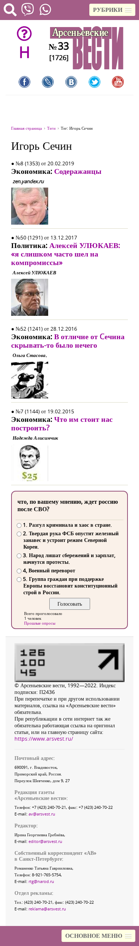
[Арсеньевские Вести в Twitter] (94, 82)
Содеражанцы (78, 171)
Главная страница (26, 128)
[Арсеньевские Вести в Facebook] (24, 82)
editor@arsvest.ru (45, 841)
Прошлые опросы (39, 623)
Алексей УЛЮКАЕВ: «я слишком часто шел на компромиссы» (65, 253)
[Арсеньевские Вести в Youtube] (118, 82)
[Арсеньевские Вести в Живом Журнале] (48, 82)
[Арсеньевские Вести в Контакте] (71, 82)
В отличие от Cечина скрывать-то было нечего (68, 340)
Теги (51, 128)
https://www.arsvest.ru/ (43, 738)
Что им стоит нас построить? (62, 423)
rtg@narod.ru (41, 881)
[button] (112, 10)
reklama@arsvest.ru (47, 909)
